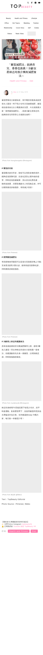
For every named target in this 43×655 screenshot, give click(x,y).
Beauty (8, 18)
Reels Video (20, 33)
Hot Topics (16, 23)
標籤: (4, 531)
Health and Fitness (21, 18)
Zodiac (36, 28)
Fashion (36, 23)
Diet (31, 81)
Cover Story (20, 28)
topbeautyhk (27, 524)
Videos (9, 33)
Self (29, 28)
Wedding (27, 23)
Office (6, 23)
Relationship (8, 28)
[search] (28, 3)
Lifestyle (34, 18)
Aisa (15, 92)
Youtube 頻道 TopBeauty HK (24, 526)
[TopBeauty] (21, 6)
